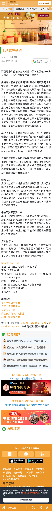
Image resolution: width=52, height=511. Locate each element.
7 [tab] (30, 18)
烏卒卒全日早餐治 (10, 302)
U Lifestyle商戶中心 (12, 478)
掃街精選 (7, 472)
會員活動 (22, 475)
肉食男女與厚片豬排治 (13, 313)
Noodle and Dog (10, 263)
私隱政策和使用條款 (30, 492)
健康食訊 (29, 469)
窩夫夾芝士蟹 (8, 310)
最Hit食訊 (7, 8)
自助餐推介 (8, 487)
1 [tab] (20, 14)
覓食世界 (45, 9)
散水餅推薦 (19, 487)
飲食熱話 (18, 469)
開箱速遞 (20, 9)
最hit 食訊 (12, 57)
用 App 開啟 (44, 3)
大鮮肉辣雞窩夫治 (10, 306)
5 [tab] (22, 18)
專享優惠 (33, 475)
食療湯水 (40, 472)
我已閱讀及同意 (26, 500)
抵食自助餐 (32, 9)
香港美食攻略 (9, 475)
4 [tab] (32, 14)
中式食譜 (29, 472)
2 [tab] (24, 14)
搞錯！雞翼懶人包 (10, 317)
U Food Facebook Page (33, 322)
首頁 (3, 57)
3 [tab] (28, 14)
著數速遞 (7, 469)
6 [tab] (26, 18)
